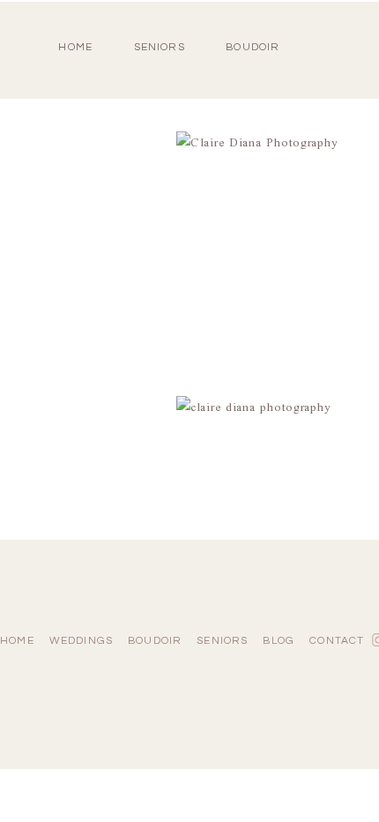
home (75, 47)
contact (336, 640)
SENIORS (159, 47)
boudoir (252, 47)
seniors (222, 640)
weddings (81, 640)
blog (278, 640)
